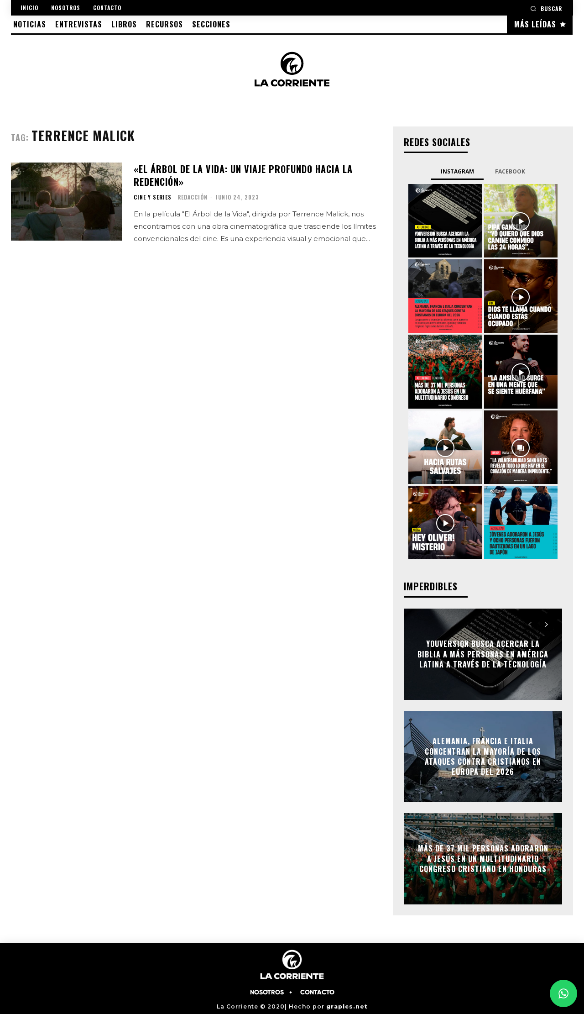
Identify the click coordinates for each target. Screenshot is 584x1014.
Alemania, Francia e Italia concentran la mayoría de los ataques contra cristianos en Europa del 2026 (483, 756)
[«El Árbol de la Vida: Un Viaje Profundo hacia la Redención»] (66, 202)
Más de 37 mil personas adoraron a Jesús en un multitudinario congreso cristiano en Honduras (483, 859)
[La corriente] (292, 68)
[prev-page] (530, 624)
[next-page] (546, 624)
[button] (546, 8)
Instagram (457, 171)
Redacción (192, 197)
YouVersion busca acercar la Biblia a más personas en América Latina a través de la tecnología (482, 654)
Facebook (510, 171)
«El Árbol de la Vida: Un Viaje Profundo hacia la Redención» (243, 175)
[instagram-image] (445, 220)
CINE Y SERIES (153, 197)
